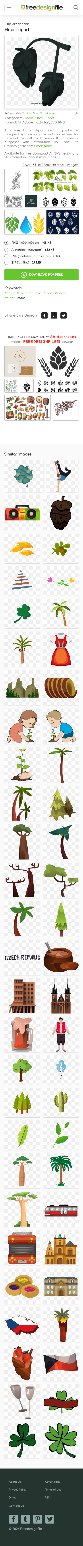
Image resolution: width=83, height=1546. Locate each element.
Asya (35, 113)
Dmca (13, 1497)
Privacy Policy (17, 1489)
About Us (15, 1481)
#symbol (61, 293)
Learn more (43, 146)
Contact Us (16, 1505)
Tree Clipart (45, 118)
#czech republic (29, 293)
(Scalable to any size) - (36, 256)
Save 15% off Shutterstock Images (50, 165)
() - (31, 242)
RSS (47, 1497)
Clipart (28, 118)
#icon (48, 293)
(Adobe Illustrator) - (33, 249)
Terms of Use (53, 1489)
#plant (10, 298)
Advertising (52, 1481)
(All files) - (26, 262)
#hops (9, 293)
